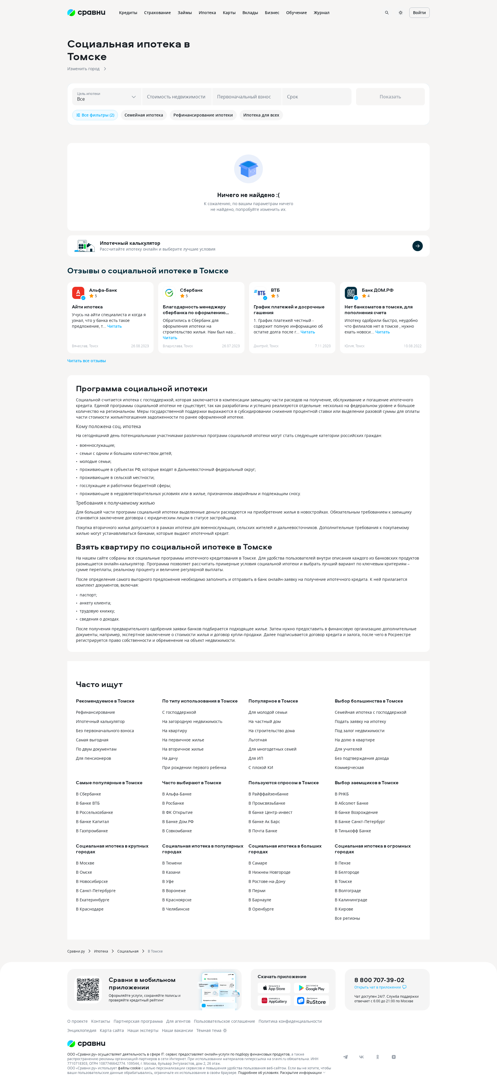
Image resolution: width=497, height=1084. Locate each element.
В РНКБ (342, 794)
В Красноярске (177, 899)
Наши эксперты (142, 1030)
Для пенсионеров (93, 758)
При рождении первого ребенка (194, 767)
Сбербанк (191, 290)
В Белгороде (347, 872)
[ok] (378, 1057)
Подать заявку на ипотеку (360, 721)
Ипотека (101, 951)
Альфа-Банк (103, 290)
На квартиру (174, 730)
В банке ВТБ (88, 803)
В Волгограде (348, 890)
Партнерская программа (138, 1021)
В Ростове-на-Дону (266, 881)
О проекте (77, 1021)
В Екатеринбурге (92, 899)
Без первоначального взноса (105, 730)
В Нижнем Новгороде (269, 872)
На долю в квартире (355, 740)
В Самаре (257, 863)
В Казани (171, 872)
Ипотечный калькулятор (130, 243)
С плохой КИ (260, 767)
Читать (114, 326)
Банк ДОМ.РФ (377, 290)
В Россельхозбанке (94, 812)
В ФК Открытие (177, 812)
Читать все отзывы (86, 360)
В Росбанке (173, 803)
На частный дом (264, 721)
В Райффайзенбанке (268, 794)
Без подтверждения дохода (362, 758)
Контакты (100, 1021)
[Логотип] (200, 1043)
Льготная (257, 740)
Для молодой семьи (267, 712)
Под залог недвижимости (360, 730)
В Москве (85, 863)
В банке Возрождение (356, 812)
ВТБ (275, 290)
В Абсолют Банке (351, 803)
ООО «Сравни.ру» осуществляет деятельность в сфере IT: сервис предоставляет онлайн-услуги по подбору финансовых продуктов (178, 1054)
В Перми (256, 890)
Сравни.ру (76, 951)
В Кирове (344, 909)
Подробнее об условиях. (258, 1072)
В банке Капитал (92, 821)
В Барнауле (259, 899)
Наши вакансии (177, 1030)
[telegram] (345, 1057)
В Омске (84, 872)
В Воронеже (174, 890)
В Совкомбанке (177, 830)
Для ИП (255, 758)
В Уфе (168, 881)
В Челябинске (176, 909)
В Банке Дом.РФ (178, 821)
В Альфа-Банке (177, 794)
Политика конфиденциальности (290, 1021)
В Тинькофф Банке (353, 830)
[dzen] (394, 1057)
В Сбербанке (88, 794)
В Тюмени (172, 863)
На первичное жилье (183, 740)
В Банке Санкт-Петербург (360, 821)
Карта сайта (112, 1030)
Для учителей (348, 749)
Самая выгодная (92, 740)
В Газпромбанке (92, 830)
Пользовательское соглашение (224, 1021)
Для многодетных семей (272, 749)
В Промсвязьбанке (266, 803)
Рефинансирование (95, 712)
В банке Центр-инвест (270, 812)
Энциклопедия (81, 1030)
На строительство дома (271, 730)
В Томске (343, 881)
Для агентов (178, 1021)
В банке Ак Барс (264, 821)
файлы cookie (129, 1068)
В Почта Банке (262, 830)
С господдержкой (179, 712)
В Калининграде (351, 899)
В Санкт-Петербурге (96, 890)
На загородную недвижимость (192, 721)
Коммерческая (349, 767)
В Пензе (343, 863)
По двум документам (96, 749)
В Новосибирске (92, 881)
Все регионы (347, 918)
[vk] (361, 1057)
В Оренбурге (261, 909)
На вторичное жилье (183, 749)
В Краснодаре (90, 909)
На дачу (170, 758)
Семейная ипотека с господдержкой (370, 712)
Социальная (128, 951)
